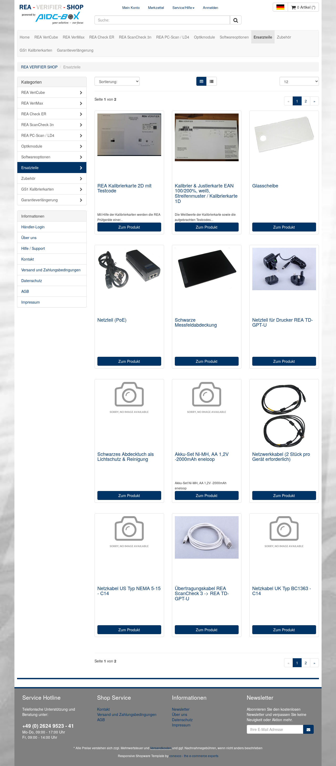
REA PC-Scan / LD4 (172, 37)
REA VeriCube (46, 37)
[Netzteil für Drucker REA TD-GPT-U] (284, 281)
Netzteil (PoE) (112, 319)
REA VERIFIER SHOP (39, 66)
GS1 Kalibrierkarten (36, 50)
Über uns (28, 237)
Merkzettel (156, 7)
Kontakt (27, 259)
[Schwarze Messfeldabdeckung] (207, 281)
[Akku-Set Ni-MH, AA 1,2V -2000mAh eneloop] (207, 415)
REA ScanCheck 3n (135, 37)
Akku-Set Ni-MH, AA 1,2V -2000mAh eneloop (202, 456)
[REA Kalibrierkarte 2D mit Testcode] (129, 147)
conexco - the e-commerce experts (193, 755)
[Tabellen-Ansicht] (201, 81)
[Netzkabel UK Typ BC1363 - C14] (284, 549)
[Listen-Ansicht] (211, 81)
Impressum (30, 302)
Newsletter (181, 709)
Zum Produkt (129, 227)
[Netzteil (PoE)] (129, 281)
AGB (25, 291)
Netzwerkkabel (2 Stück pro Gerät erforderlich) (281, 456)
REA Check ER (101, 37)
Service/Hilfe (182, 7)
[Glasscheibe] (284, 147)
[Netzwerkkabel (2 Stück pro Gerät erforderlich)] (284, 415)
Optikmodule (204, 37)
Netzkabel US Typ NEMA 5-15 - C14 (129, 591)
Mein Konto (131, 7)
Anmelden (210, 7)
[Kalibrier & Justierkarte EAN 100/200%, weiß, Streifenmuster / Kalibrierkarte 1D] (207, 147)
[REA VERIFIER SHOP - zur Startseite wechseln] (52, 15)
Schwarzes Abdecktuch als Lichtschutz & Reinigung (125, 456)
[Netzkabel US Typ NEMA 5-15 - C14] (129, 549)
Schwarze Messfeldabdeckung (196, 322)
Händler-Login (33, 226)
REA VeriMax (74, 37)
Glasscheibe (265, 185)
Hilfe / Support (33, 248)
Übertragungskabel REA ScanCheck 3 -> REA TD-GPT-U (202, 593)
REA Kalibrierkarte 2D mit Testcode (124, 188)
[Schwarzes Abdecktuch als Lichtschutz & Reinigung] (129, 415)
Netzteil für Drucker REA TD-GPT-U (282, 322)
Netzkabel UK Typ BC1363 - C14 (281, 591)
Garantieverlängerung (75, 50)
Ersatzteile (263, 37)
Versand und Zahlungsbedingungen (51, 269)
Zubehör (284, 37)
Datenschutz (31, 280)
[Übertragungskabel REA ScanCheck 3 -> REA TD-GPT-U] (207, 549)
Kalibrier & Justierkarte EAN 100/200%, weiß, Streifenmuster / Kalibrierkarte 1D (206, 193)
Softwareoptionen (234, 37)
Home (25, 37)
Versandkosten (160, 748)
